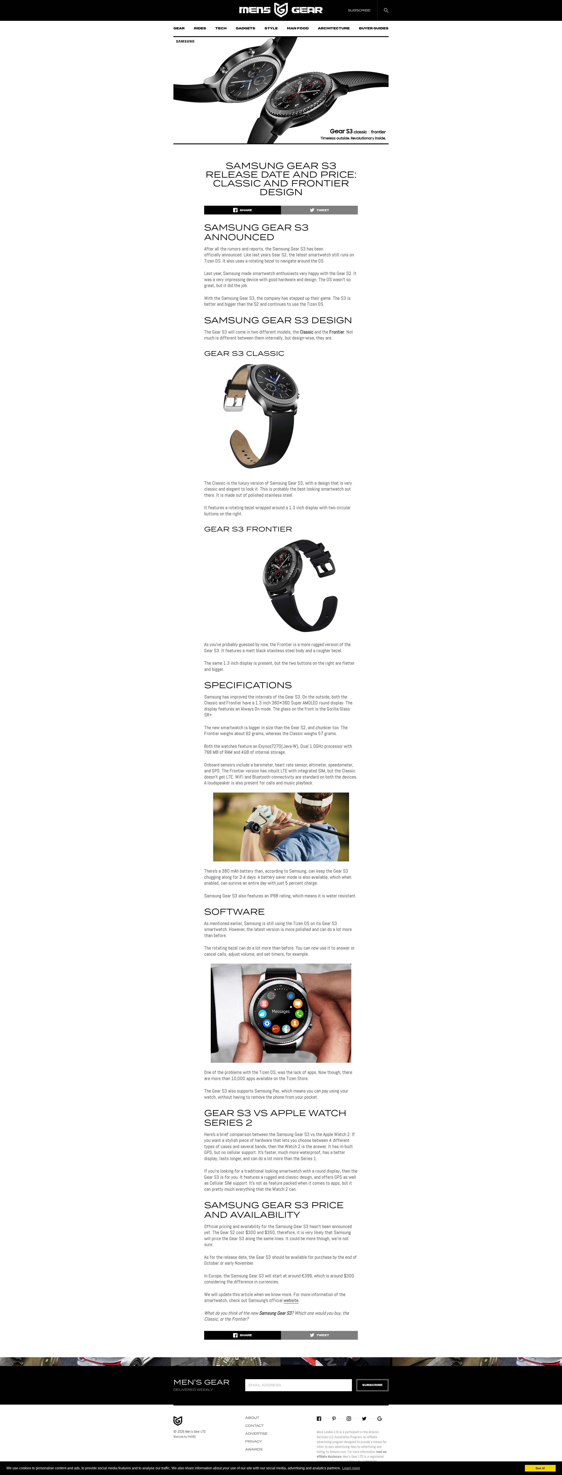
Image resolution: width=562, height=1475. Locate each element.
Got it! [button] (540, 1468)
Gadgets (245, 28)
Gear (179, 28)
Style (271, 28)
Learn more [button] (351, 1468)
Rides (200, 28)
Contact (254, 1425)
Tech (221, 28)
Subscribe (372, 1385)
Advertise (256, 1433)
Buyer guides (374, 28)
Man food (298, 28)
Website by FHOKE (184, 1437)
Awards (254, 1449)
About (252, 1418)
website (291, 1300)
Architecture (334, 28)
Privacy (253, 1441)
